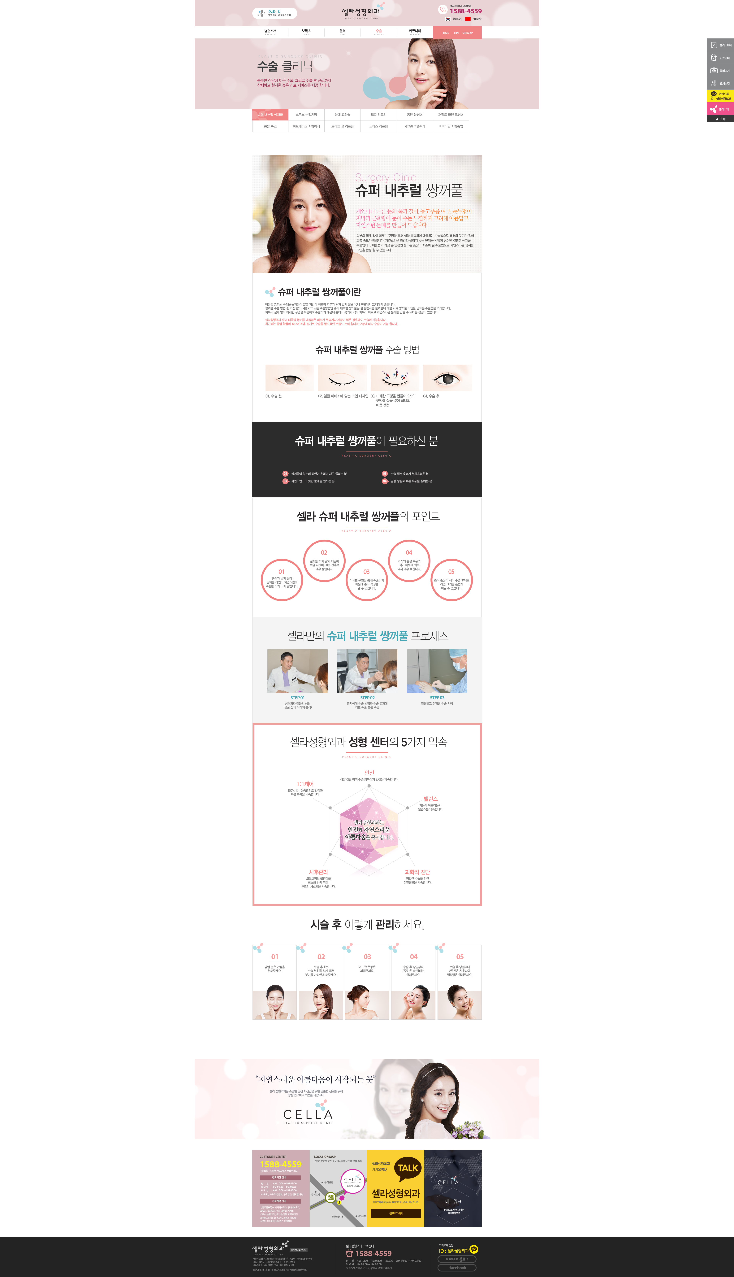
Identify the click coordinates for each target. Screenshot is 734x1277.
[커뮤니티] (415, 37)
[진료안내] (720, 57)
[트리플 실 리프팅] (343, 126)
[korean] (453, 19)
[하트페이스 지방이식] (306, 126)
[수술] (379, 37)
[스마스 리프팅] (379, 126)
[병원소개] (270, 37)
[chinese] (473, 19)
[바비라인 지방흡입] (451, 126)
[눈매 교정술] (343, 114)
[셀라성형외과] (363, 10)
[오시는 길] (274, 13)
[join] (456, 33)
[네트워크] (453, 1188)
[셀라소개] (720, 108)
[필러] (343, 37)
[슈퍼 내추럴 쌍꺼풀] (270, 114)
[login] (445, 33)
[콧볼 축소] (270, 126)
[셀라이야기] (720, 44)
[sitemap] (467, 33)
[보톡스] (306, 37)
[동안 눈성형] (415, 114)
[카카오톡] (720, 95)
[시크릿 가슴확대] (415, 126)
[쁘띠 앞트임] (379, 114)
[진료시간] (281, 1188)
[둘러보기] (720, 70)
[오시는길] (720, 83)
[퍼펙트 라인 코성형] (451, 114)
